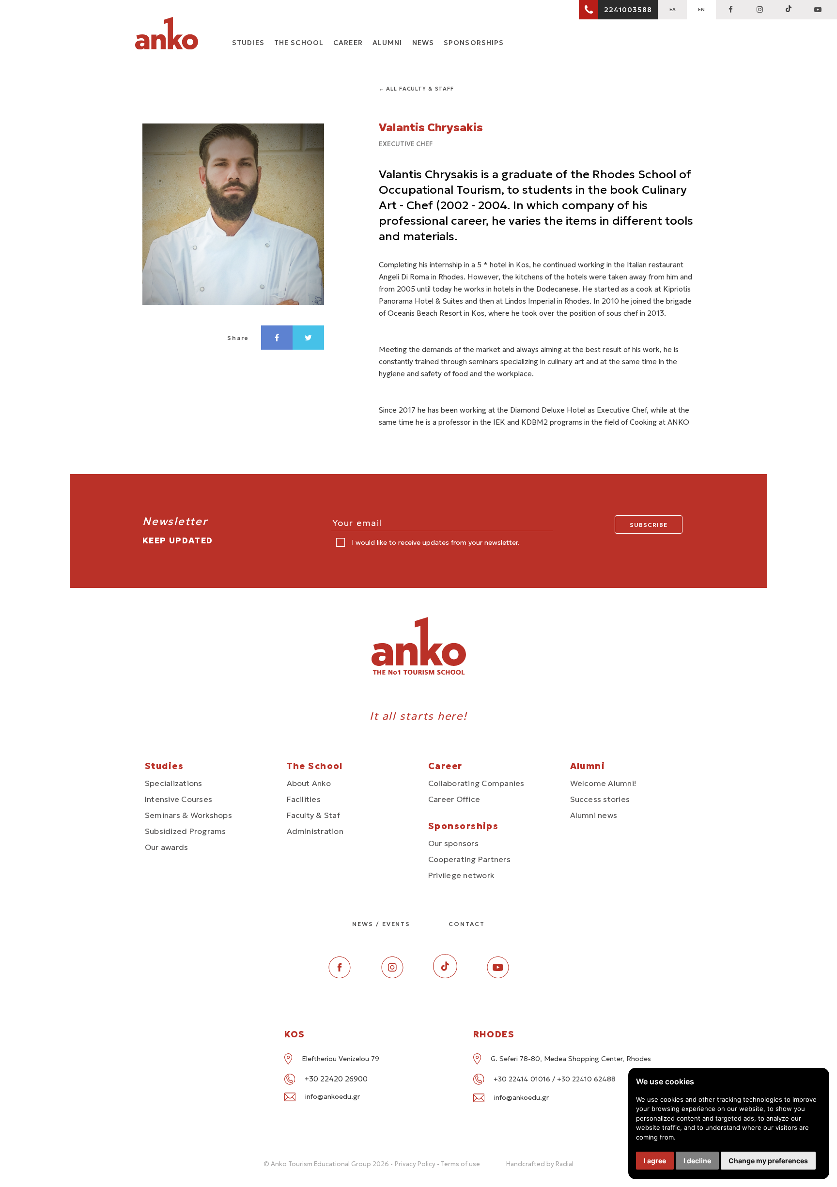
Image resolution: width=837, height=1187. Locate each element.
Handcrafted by (540, 1164)
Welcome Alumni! (603, 783)
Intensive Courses (178, 799)
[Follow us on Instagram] (759, 9)
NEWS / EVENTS (381, 923)
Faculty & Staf (313, 815)
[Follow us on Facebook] (730, 9)
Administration (315, 831)
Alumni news (594, 815)
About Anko (309, 783)
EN (701, 9)
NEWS (423, 42)
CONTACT (466, 923)
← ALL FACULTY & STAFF (416, 88)
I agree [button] (655, 1160)
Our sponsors (453, 843)
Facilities (304, 799)
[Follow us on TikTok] (788, 9)
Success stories (600, 799)
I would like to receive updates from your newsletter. (435, 542)
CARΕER (348, 42)
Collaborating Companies (476, 783)
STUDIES (248, 42)
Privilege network (461, 875)
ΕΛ (672, 9)
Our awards (166, 847)
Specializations (173, 783)
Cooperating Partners (469, 859)
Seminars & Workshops (188, 815)
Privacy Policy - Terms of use (437, 1164)
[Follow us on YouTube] (817, 9)
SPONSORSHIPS (474, 42)
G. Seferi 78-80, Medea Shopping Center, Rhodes (571, 1058)
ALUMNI (387, 42)
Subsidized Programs (185, 831)
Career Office (454, 799)
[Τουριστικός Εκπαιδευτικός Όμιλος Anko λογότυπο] (166, 35)
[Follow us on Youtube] (498, 975)
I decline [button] (697, 1160)
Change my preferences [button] (768, 1160)
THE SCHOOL (299, 42)
